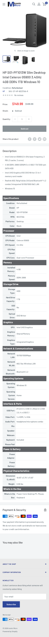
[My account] (39, 4)
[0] (44, 4)
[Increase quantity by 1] (29, 119)
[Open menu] (4, 4)
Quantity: (7, 119)
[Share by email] (44, 139)
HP (4, 91)
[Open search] (33, 4)
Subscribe (11, 604)
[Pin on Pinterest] (34, 139)
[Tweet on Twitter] (39, 139)
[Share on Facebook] (29, 139)
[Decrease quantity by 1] (15, 119)
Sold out (24, 128)
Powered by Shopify (10, 631)
